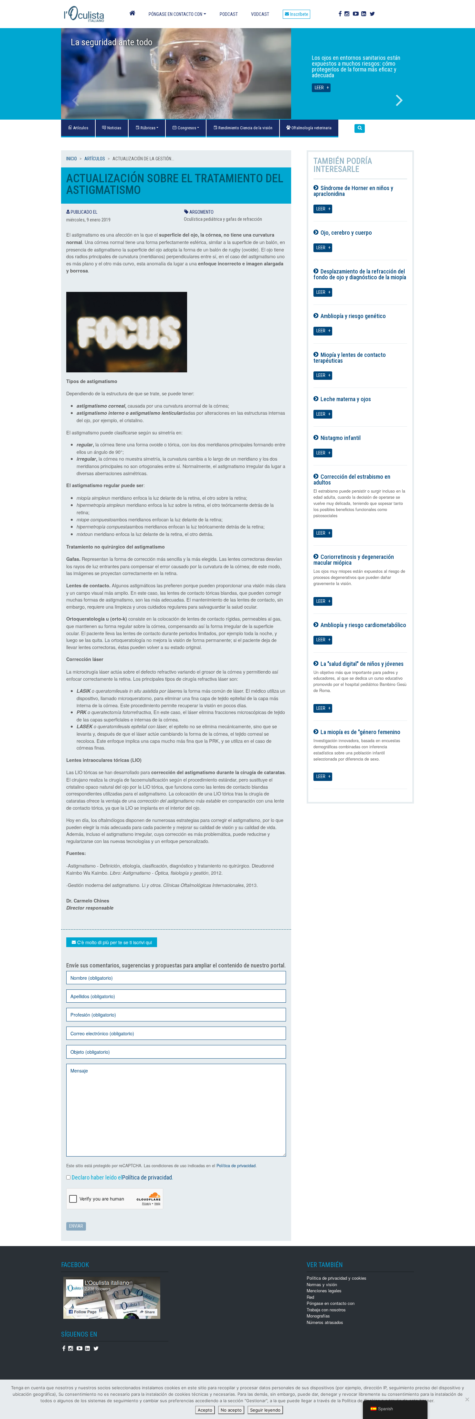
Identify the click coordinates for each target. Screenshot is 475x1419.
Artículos (94, 158)
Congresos (186, 127)
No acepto (231, 1410)
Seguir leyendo (265, 1410)
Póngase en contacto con (175, 14)
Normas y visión (322, 1284)
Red (310, 1297)
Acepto (205, 1410)
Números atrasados (325, 1322)
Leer (319, 88)
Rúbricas (147, 127)
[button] (359, 128)
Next (399, 100)
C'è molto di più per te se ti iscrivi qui (114, 942)
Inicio (71, 158)
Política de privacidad (236, 1165)
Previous (75, 100)
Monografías (318, 1316)
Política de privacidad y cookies (336, 1278)
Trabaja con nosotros (326, 1310)
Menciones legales (324, 1290)
